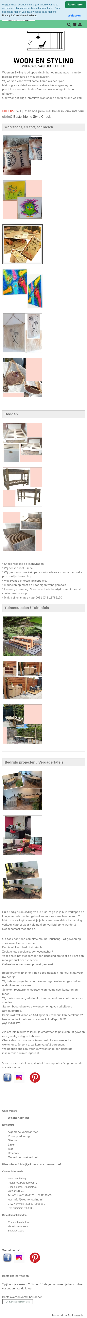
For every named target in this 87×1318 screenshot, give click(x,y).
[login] (80, 24)
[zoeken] (69, 24)
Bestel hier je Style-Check (32, 116)
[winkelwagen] (74, 24)
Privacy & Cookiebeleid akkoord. (20, 15)
